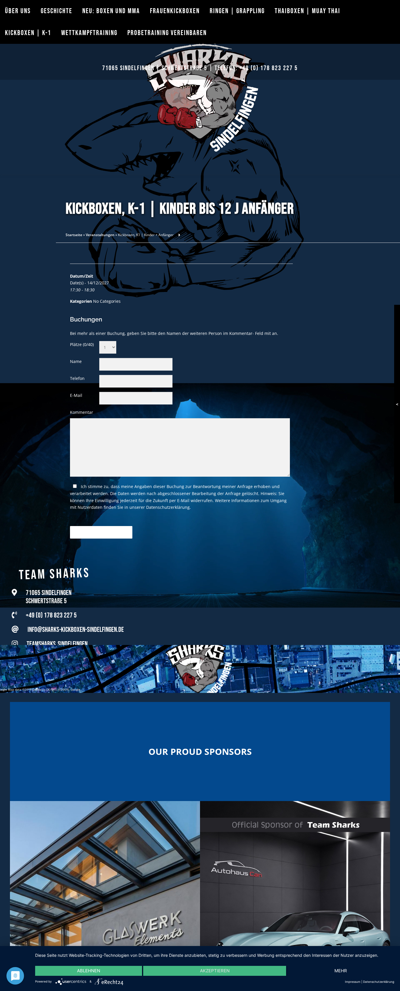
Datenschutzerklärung (168, 507)
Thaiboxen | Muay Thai (307, 11)
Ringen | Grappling (237, 11)
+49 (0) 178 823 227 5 (268, 68)
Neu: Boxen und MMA (111, 11)
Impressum (352, 981)
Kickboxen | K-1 (28, 33)
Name (76, 361)
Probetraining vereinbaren (167, 33)
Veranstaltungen (100, 234)
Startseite (74, 234)
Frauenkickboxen (175, 11)
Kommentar (81, 412)
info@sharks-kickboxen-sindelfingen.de (76, 623)
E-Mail (76, 395)
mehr (340, 970)
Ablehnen (88, 970)
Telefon (77, 378)
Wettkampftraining (89, 33)
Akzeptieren (215, 970)
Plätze (82, 344)
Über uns (18, 11)
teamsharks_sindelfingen (57, 637)
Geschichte (56, 11)
